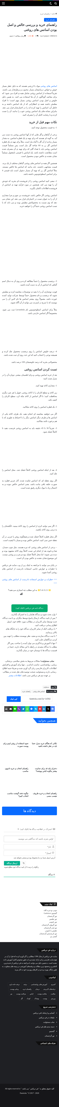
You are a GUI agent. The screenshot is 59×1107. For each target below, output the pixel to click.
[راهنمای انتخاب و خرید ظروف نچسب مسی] (44, 783)
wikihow (46, 687)
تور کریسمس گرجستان (48, 934)
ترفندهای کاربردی (49, 989)
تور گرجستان (52, 916)
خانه (53, 14)
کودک (28, 998)
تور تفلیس (53, 919)
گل (22, 998)
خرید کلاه (47, 910)
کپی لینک (13, 699)
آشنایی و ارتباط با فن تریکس (43, 1013)
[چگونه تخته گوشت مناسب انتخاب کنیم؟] (15, 783)
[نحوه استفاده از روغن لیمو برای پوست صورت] (15, 733)
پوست (45, 998)
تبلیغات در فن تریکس (46, 1018)
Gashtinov (47, 913)
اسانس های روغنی (48, 86)
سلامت (53, 994)
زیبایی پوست (14, 989)
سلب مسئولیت (48, 1022)
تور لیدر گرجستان (50, 928)
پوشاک (36, 998)
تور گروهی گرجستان (49, 925)
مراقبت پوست (21, 994)
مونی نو (54, 910)
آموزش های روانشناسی (39, 984)
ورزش (53, 998)
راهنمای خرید (45, 14)
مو (11, 994)
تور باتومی (53, 922)
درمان (37, 989)
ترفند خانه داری (14, 984)
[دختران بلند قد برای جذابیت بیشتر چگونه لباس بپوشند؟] (44, 758)
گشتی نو (53, 936)
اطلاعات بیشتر (15, 675)
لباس (31, 994)
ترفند (25, 984)
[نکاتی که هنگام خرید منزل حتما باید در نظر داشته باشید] (44, 733)
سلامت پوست (42, 994)
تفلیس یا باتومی (51, 931)
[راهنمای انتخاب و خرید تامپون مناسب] (15, 758)
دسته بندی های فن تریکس (44, 1027)
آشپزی (53, 984)
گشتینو (54, 913)
